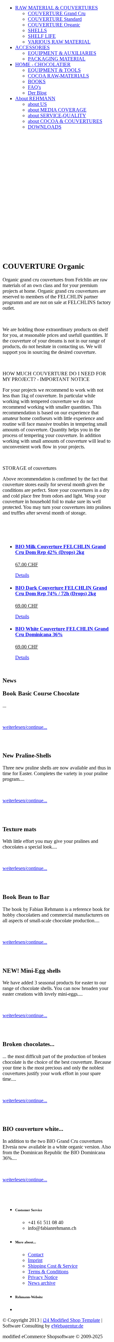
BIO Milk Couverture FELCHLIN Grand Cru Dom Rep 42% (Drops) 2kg (60, 549)
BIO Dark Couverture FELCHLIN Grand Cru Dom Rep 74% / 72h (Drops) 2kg (61, 590)
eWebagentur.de (67, 1325)
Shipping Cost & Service (53, 1266)
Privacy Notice (43, 1277)
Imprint (35, 1260)
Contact (35, 1254)
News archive (41, 1283)
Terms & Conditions (48, 1271)
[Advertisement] (57, 199)
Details (22, 575)
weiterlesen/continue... (25, 727)
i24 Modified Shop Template (71, 1320)
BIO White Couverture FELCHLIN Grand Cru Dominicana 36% (62, 631)
